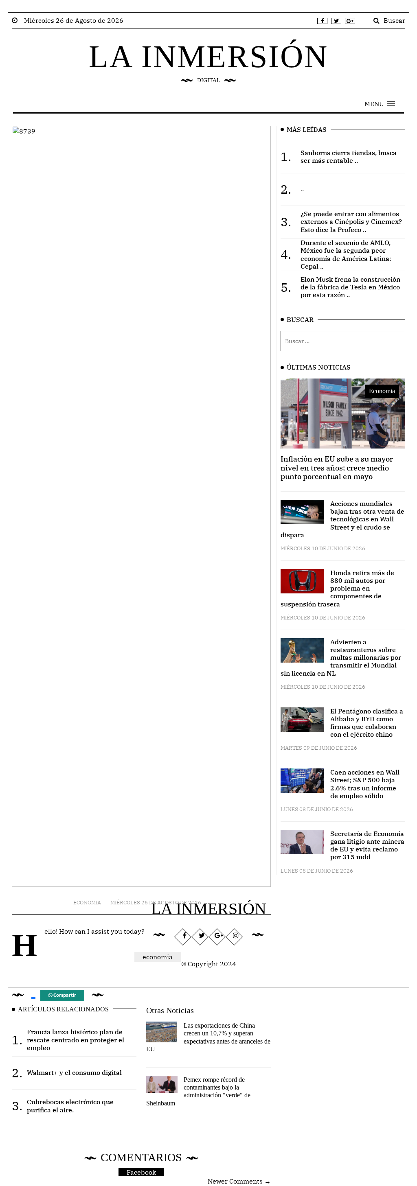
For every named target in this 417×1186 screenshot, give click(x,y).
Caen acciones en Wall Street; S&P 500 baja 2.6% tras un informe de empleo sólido (364, 784)
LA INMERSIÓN (208, 56)
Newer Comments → (239, 1181)
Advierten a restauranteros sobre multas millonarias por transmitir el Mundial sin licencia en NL (341, 657)
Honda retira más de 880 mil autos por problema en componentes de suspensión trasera (337, 588)
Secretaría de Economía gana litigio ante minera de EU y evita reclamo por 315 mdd (367, 845)
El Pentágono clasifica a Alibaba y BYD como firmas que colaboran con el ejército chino (366, 723)
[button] (379, 103)
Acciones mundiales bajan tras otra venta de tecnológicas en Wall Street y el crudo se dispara (342, 519)
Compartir (64, 995)
